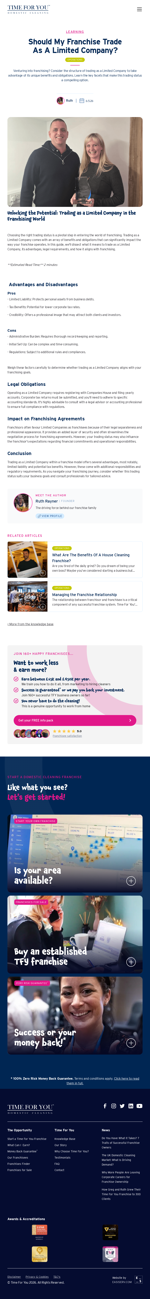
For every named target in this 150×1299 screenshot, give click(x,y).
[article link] (74, 559)
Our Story (60, 1145)
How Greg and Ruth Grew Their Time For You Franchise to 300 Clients (121, 1194)
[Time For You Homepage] (28, 9)
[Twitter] (122, 1106)
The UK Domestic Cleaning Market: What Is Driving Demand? (118, 1160)
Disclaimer (14, 1276)
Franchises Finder (18, 1163)
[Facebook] (105, 1106)
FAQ (57, 1163)
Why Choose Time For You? (71, 1151)
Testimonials (62, 1157)
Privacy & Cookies (37, 1276)
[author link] (23, 502)
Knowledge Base (64, 1138)
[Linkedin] (131, 1106)
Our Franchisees (17, 1157)
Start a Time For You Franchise (26, 1138)
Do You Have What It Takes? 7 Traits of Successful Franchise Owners (121, 1143)
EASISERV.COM (122, 1282)
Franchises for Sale (19, 1170)
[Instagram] (114, 1106)
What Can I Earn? (18, 1145)
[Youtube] (139, 1106)
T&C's (56, 1276)
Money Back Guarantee (22, 1151)
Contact (59, 1170)
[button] (139, 9)
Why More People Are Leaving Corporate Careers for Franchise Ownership (121, 1177)
